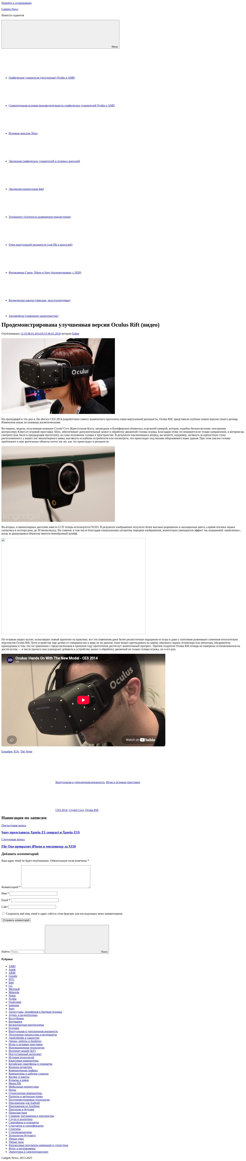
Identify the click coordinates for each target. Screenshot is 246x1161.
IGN (16, 751)
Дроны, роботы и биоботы (25, 1041)
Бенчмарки (15, 1021)
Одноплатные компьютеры (25, 1093)
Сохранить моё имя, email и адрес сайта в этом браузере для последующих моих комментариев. (64, 913)
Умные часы (16, 1141)
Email (5, 900)
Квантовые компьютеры (24, 1060)
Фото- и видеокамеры (22, 1148)
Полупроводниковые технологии (29, 1099)
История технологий (21, 1057)
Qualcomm (15, 1002)
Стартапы (15, 1128)
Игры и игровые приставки (123, 782)
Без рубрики (16, 1018)
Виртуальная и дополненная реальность (80, 782)
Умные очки (16, 1138)
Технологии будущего (22, 1135)
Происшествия (18, 1112)
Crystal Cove (76, 810)
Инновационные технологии (26, 1047)
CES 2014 (61, 810)
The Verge (26, 751)
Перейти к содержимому (16, 3)
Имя (5, 893)
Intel (11, 982)
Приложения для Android (24, 1102)
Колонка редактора (20, 1067)
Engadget (6, 751)
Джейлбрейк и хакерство (24, 1037)
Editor (75, 333)
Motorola (14, 992)
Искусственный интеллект (25, 1054)
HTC (12, 979)
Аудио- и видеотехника (23, 1015)
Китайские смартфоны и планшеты (30, 1063)
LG (11, 985)
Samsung (14, 1005)
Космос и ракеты (19, 1076)
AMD (12, 966)
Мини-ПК (15, 1083)
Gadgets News (9, 9)
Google (13, 976)
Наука (12, 1089)
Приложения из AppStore (24, 1106)
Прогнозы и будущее (21, 1109)
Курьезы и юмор (19, 1080)
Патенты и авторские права (26, 1096)
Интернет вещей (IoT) (22, 1050)
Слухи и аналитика (20, 1119)
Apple (12, 969)
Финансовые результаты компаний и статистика (38, 1145)
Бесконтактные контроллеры (26, 1024)
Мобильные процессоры (24, 1086)
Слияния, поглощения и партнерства (31, 1115)
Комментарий (11, 887)
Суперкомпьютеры (20, 1132)
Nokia (12, 995)
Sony (12, 1008)
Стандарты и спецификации (26, 1125)
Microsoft (14, 989)
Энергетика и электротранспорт (28, 1151)
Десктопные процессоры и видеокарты (33, 1034)
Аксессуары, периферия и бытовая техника (35, 1011)
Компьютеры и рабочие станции (29, 1073)
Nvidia (12, 998)
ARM (12, 972)
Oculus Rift (91, 810)
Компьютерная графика (23, 1070)
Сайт (4, 906)
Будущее (14, 1028)
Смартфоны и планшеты (24, 1122)
